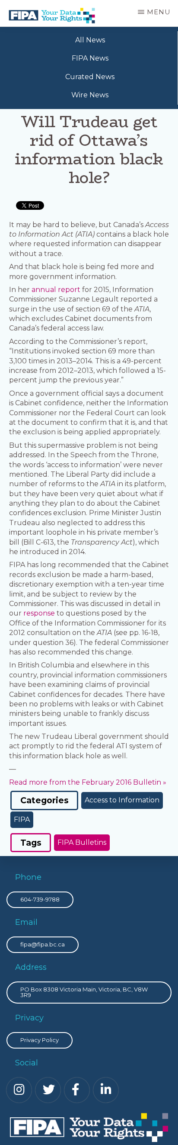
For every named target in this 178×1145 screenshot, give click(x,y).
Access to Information (122, 800)
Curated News (89, 77)
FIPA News (90, 58)
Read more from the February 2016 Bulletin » (87, 782)
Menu (159, 12)
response (39, 613)
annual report (56, 289)
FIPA (22, 819)
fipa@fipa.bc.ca (42, 944)
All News (90, 40)
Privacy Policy (39, 1039)
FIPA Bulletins (81, 842)
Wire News (89, 95)
